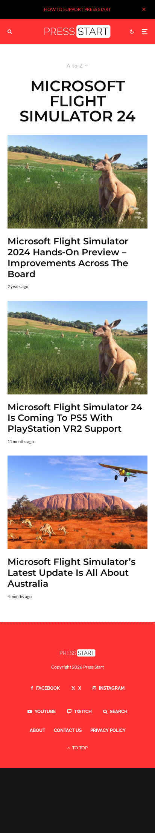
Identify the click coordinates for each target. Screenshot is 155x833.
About (37, 730)
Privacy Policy (108, 730)
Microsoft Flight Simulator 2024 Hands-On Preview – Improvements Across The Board (68, 257)
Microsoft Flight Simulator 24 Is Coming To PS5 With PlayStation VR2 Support (75, 418)
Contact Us (68, 730)
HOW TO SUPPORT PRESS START (77, 9)
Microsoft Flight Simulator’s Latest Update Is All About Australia (71, 573)
